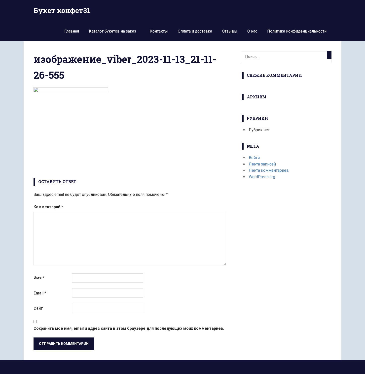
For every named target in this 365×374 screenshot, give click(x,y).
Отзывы (229, 31)
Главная (71, 31)
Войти (254, 157)
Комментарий (48, 207)
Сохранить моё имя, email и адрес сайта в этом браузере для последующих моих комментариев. (129, 328)
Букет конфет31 (62, 10)
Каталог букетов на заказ (112, 31)
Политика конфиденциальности (297, 31)
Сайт (38, 308)
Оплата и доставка (195, 31)
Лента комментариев (269, 170)
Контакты (159, 31)
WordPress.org (262, 176)
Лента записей (262, 164)
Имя (39, 278)
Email (40, 293)
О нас (252, 31)
